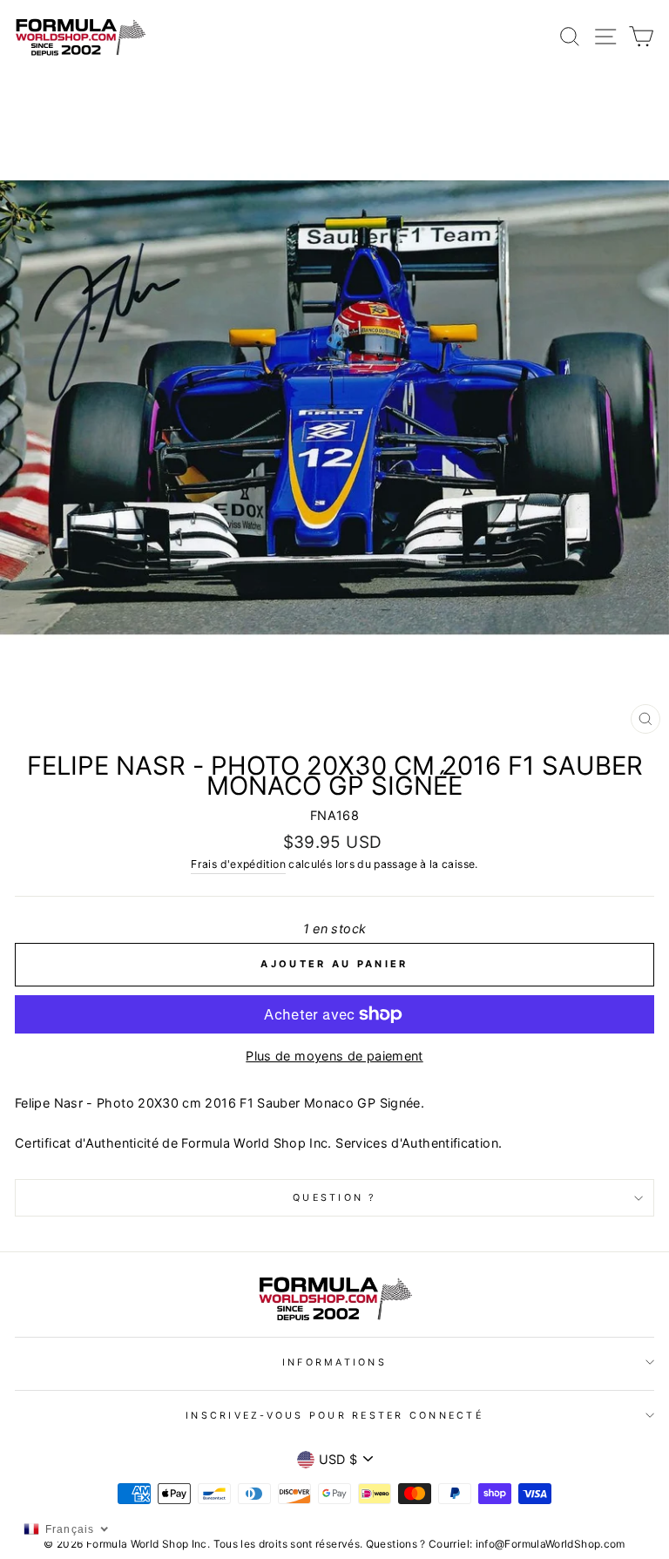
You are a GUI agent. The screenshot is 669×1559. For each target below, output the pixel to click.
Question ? (334, 1197)
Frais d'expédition (238, 864)
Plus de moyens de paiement (334, 1055)
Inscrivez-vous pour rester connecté (334, 1415)
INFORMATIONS (334, 1362)
